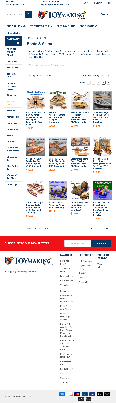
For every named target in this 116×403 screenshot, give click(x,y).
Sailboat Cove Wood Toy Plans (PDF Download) (56, 205)
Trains (10, 135)
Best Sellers (12, 67)
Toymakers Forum (41, 26)
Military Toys (13, 117)
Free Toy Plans (66, 26)
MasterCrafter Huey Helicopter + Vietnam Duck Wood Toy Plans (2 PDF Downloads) (80, 117)
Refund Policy (66, 369)
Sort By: (32, 75)
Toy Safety (84, 273)
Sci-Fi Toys (12, 110)
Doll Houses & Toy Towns (13, 149)
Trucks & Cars (11, 75)
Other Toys (12, 184)
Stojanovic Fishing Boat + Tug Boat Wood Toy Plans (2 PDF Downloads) (79, 162)
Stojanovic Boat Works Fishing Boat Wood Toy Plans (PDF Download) (58, 162)
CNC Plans (12, 61)
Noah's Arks (12, 129)
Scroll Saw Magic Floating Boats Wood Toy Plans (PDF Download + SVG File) (34, 208)
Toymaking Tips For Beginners (65, 288)
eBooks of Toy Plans (12, 176)
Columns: (82, 82)
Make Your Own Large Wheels (65, 317)
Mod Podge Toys (12, 167)
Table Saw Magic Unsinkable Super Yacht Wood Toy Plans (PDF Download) (101, 117)
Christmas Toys (12, 158)
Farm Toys (12, 123)
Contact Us (65, 378)
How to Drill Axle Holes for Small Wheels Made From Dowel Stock (66, 330)
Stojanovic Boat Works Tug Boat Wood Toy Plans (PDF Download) (34, 162)
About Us (64, 373)
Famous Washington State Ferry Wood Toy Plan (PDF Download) (57, 117)
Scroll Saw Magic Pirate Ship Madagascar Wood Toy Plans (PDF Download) (102, 164)
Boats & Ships (10, 102)
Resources (13, 32)
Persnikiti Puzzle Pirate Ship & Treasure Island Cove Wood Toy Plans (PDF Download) (101, 209)
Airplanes (11, 95)
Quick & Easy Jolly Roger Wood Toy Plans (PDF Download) (79, 206)
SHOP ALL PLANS (16, 26)
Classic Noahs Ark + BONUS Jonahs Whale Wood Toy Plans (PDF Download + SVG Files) (35, 118)
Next (106, 228)
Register (107, 3)
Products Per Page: (91, 75)
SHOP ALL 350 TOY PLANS (11, 52)
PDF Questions (88, 26)
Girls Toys (12, 141)
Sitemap (64, 382)
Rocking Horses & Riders (11, 86)
